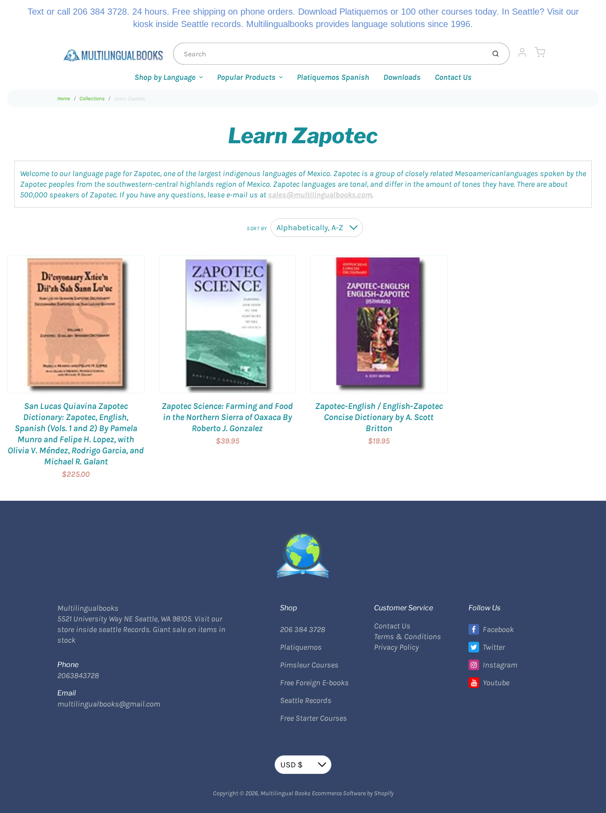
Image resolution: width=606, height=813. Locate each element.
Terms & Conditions (407, 636)
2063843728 (78, 675)
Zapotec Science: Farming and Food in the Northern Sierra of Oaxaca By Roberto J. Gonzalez (227, 417)
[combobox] (328, 54)
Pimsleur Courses (309, 665)
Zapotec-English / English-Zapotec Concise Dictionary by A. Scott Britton (379, 417)
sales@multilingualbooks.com (320, 195)
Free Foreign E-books (314, 682)
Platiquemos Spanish (333, 77)
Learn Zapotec (130, 98)
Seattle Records (305, 700)
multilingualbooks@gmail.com (108, 704)
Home (63, 98)
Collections (92, 98)
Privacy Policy (396, 647)
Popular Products (246, 77)
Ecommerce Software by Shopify (353, 793)
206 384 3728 (302, 629)
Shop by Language (165, 77)
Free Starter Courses (313, 718)
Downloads (402, 77)
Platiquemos (301, 647)
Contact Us (453, 77)
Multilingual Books (285, 793)
